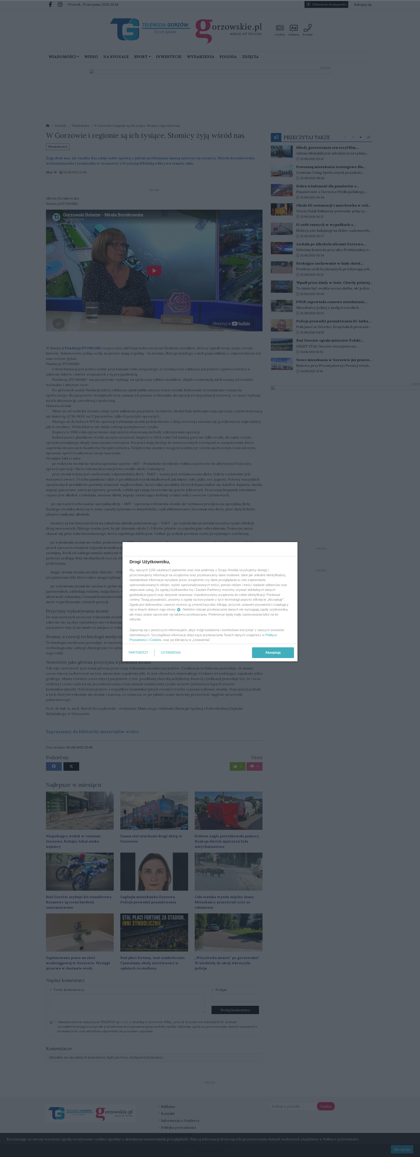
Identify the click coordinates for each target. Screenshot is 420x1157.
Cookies (155, 640)
